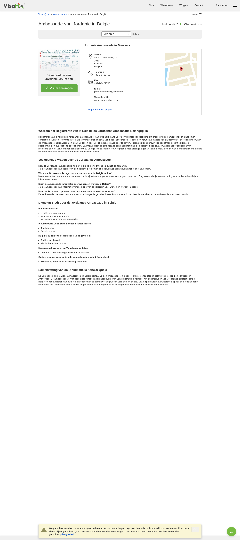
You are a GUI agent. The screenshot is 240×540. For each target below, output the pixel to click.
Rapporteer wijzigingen (100, 109)
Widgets (183, 5)
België (135, 34)
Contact (198, 5)
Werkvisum (166, 5)
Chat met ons (193, 24)
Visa (151, 5)
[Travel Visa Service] (14, 5)
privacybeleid (67, 534)
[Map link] (181, 69)
